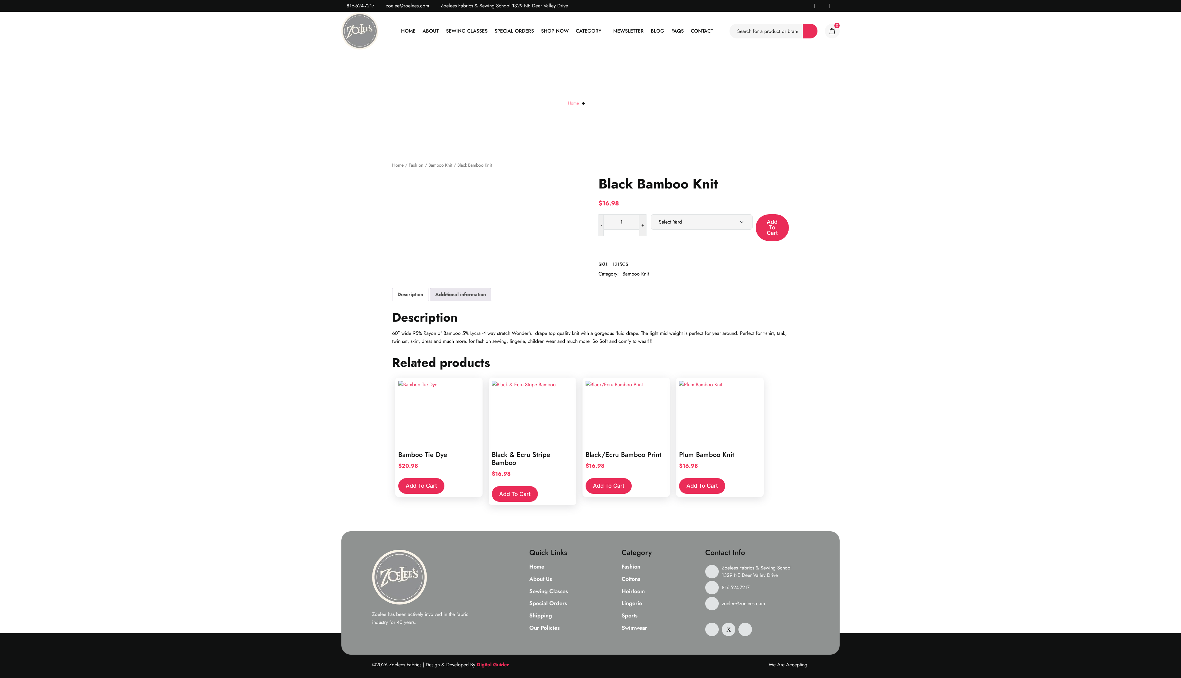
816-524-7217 (359, 5)
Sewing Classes (466, 30)
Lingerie (632, 603)
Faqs (677, 30)
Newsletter (628, 30)
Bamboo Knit (440, 165)
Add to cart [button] (421, 485)
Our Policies (544, 628)
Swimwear (634, 628)
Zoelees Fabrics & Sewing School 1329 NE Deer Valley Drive (757, 571)
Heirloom (633, 591)
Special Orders (514, 30)
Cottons (631, 579)
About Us (540, 579)
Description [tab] (410, 294)
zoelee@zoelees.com (406, 5)
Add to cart (772, 227)
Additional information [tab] (460, 294)
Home (408, 30)
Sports (630, 616)
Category (589, 30)
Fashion (416, 165)
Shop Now (555, 30)
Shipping (540, 616)
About (431, 30)
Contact (702, 30)
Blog (657, 30)
